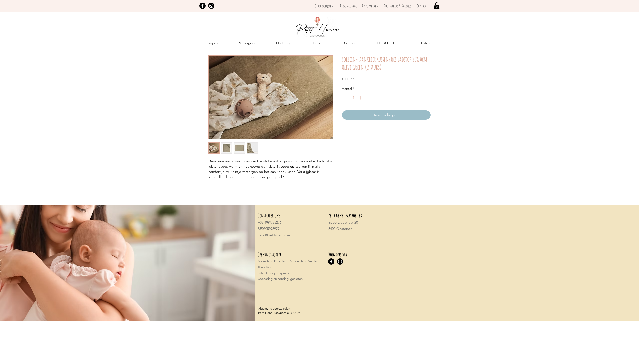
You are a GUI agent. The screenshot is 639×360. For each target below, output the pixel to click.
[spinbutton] (353, 98)
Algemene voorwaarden (274, 308)
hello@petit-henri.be (274, 235)
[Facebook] (202, 6)
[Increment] (361, 98)
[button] (437, 5)
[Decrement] (346, 98)
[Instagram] (211, 6)
